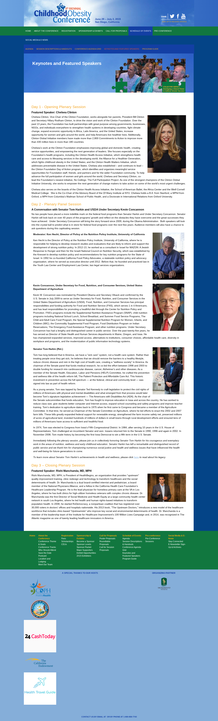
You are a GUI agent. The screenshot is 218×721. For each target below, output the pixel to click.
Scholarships (67, 541)
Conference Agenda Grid (88, 49)
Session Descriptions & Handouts (54, 49)
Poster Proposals (107, 538)
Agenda (29, 49)
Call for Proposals (116, 31)
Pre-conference (163, 31)
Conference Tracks (47, 547)
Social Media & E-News (36, 40)
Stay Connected (175, 541)
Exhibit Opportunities (86, 553)
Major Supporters (85, 550)
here (136, 457)
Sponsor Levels (84, 544)
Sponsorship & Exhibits (91, 31)
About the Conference (46, 31)
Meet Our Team (45, 564)
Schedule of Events (140, 31)
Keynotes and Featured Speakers (121, 49)
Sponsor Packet (84, 547)
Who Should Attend (47, 550)
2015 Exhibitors (84, 556)
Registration (68, 31)
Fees (63, 538)
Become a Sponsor (85, 541)
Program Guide (150, 49)
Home (28, 31)
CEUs (64, 544)
